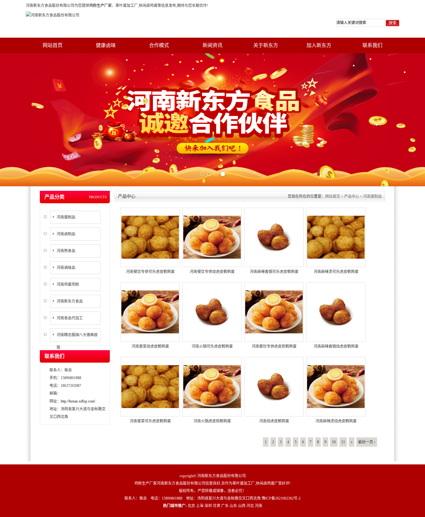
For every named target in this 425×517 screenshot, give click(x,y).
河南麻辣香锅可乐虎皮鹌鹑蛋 (274, 272)
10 (334, 442)
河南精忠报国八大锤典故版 (77, 341)
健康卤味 (106, 45)
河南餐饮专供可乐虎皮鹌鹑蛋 (150, 272)
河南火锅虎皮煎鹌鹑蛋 (212, 421)
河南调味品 (66, 268)
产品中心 (351, 196)
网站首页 (53, 45)
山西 (241, 506)
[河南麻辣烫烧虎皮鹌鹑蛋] (336, 386)
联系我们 (372, 45)
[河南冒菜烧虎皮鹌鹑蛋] (150, 311)
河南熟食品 (66, 251)
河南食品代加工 (70, 318)
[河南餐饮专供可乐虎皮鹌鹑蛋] (150, 237)
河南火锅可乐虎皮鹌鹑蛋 (212, 346)
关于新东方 (265, 45)
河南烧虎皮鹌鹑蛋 (274, 421)
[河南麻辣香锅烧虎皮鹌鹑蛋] (336, 311)
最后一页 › (366, 442)
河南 (258, 506)
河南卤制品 (66, 234)
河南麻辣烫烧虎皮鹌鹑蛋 (336, 421)
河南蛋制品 (66, 217)
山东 (233, 506)
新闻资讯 (212, 45)
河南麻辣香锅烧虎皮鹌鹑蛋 (336, 346)
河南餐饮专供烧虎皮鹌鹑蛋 (212, 272)
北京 (191, 506)
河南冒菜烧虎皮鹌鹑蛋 (150, 346)
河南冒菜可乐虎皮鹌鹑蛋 (150, 421)
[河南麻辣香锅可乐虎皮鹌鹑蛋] (274, 237)
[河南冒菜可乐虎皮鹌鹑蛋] (150, 386)
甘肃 (216, 506)
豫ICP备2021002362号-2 (281, 498)
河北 (250, 506)
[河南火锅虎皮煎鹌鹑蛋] (212, 386)
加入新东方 (318, 45)
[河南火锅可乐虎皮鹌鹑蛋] (212, 311)
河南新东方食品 (70, 301)
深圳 (208, 506)
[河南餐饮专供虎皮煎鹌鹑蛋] (274, 311)
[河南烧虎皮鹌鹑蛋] (274, 386)
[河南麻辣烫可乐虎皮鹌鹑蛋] (336, 237)
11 (343, 442)
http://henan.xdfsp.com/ (78, 401)
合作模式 (159, 45)
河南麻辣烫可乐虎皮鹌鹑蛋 (336, 272)
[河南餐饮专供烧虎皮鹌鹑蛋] (212, 237)
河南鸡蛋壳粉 (68, 284)
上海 (199, 506)
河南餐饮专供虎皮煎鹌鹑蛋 (274, 346)
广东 (225, 506)
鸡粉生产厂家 (100, 5)
